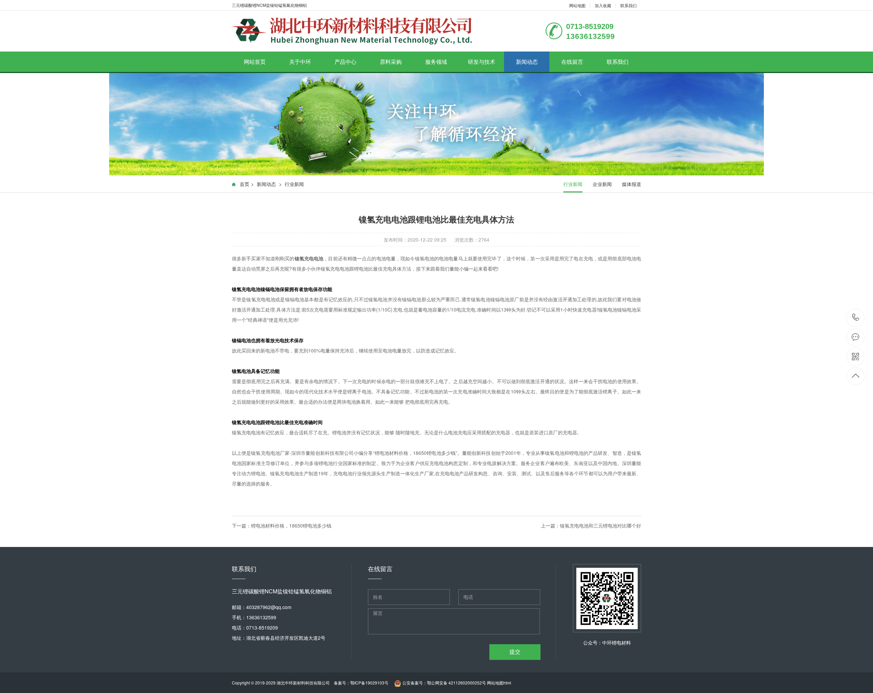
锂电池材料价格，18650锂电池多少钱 (291, 525)
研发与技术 (481, 62)
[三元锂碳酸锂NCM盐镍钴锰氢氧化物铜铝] (352, 31)
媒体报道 (631, 184)
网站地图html (499, 682)
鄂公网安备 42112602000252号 (456, 682)
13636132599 (856, 318)
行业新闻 (294, 184)
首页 (244, 184)
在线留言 (572, 62)
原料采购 (391, 62)
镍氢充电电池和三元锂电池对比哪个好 (600, 525)
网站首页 (255, 62)
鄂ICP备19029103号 (369, 682)
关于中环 (300, 62)
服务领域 (436, 62)
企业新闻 (602, 184)
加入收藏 (603, 5)
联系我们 (628, 5)
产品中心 (345, 62)
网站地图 (577, 5)
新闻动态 (527, 62)
